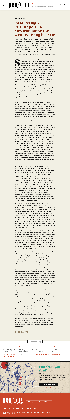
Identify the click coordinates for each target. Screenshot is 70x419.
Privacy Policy (31, 409)
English (37, 13)
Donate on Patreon (48, 384)
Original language (50, 13)
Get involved (18, 409)
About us (6, 409)
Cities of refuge (18, 18)
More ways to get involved (45, 387)
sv (60, 5)
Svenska (42, 13)
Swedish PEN (17, 413)
